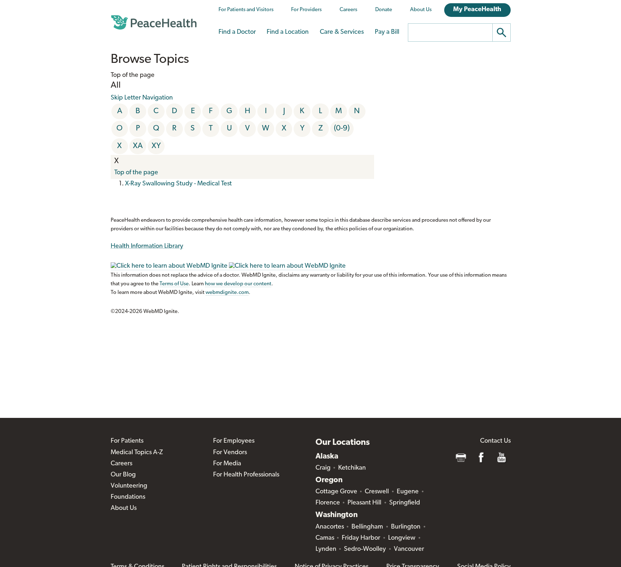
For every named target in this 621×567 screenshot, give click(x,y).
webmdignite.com (227, 292)
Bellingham (367, 527)
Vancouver (409, 549)
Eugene (408, 492)
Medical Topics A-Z (137, 453)
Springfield (404, 503)
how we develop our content (238, 284)
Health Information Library (147, 246)
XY (156, 146)
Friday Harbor (361, 538)
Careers (348, 10)
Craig (323, 468)
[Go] (502, 32)
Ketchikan (352, 468)
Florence (328, 503)
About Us (421, 10)
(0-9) (342, 128)
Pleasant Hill (364, 503)
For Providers (306, 10)
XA (138, 146)
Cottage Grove (336, 492)
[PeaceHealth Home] (154, 22)
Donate (383, 10)
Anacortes (330, 527)
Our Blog (123, 475)
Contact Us (495, 441)
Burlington (405, 527)
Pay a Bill (387, 32)
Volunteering (129, 486)
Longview (401, 538)
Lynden (326, 549)
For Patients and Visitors (245, 10)
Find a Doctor (237, 32)
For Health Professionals (246, 475)
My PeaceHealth (477, 9)
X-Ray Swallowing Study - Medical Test (178, 184)
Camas (325, 538)
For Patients (127, 441)
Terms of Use (174, 284)
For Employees (233, 441)
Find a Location (288, 32)
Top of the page (136, 173)
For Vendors (230, 453)
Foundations (128, 497)
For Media (227, 464)
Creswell (377, 492)
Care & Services (342, 32)
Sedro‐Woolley (365, 549)
